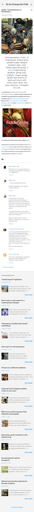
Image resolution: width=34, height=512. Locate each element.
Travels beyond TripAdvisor (11, 279)
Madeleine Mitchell (6, 103)
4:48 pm (11, 224)
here (28, 140)
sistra (10, 70)
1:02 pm (11, 175)
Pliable (11, 180)
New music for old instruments (12, 347)
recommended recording (16, 101)
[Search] (31, 5)
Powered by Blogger (17, 507)
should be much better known (20, 98)
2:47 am (11, 263)
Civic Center (12, 254)
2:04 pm (11, 190)
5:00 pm (11, 249)
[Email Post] (2, 160)
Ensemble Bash (20, 103)
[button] (31, 10)
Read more (29, 295)
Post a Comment (8, 267)
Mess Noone (12, 166)
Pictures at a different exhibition (13, 368)
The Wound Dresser (14, 229)
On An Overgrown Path (17, 4)
